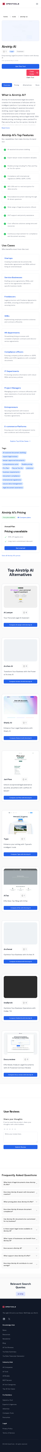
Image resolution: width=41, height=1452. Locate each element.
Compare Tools (8, 1413)
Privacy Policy (7, 1429)
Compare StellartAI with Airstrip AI (20, 1018)
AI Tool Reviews (8, 1347)
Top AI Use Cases (9, 1389)
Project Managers (12, 388)
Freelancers (10, 296)
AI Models (6, 1376)
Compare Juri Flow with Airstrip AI (20, 798)
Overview (6, 85)
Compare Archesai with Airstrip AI (21, 961)
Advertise (6, 1409)
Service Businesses (13, 277)
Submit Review (20, 1147)
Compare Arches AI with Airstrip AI (20, 681)
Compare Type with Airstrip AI (20, 854)
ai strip (20, 1294)
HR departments (12, 332)
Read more (6, 128)
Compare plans (25, 517)
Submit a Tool (8, 1400)
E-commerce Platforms (15, 426)
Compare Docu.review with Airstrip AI (20, 1075)
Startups (8, 258)
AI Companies (8, 1367)
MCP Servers (7, 1380)
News (4, 1330)
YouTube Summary (9, 1352)
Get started (20, 548)
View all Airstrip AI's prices (11, 556)
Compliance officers (13, 352)
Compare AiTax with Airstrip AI (21, 908)
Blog (4, 1343)
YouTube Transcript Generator (13, 1356)
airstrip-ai (23, 17)
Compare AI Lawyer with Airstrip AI (20, 625)
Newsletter (6, 1339)
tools (14, 17)
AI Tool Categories (9, 1385)
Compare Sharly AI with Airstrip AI (20, 738)
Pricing (16, 85)
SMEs (6, 316)
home (5, 17)
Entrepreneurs (11, 407)
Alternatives (27, 85)
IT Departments (11, 371)
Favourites (6, 1417)
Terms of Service (9, 1433)
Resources (6, 1334)
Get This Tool (20, 66)
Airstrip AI (9, 46)
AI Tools (5, 1372)
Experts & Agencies (10, 1404)
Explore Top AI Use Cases (19, 441)
